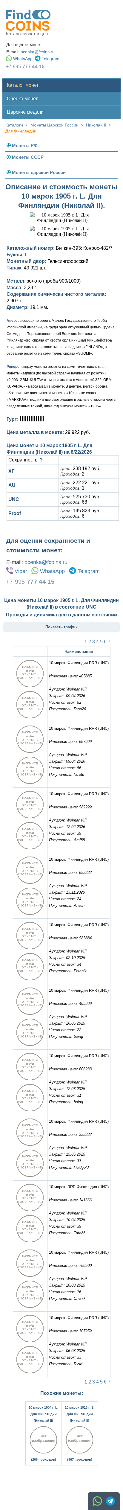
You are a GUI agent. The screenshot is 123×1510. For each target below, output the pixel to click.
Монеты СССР (28, 157)
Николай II (96, 125)
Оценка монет (22, 98)
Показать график (61, 627)
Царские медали (25, 112)
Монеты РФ (25, 145)
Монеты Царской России (54, 125)
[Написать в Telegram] (110, 1501)
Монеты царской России (39, 172)
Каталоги (14, 125)
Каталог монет (23, 85)
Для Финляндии (20, 131)
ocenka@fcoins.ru (38, 51)
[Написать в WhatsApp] (97, 1501)
